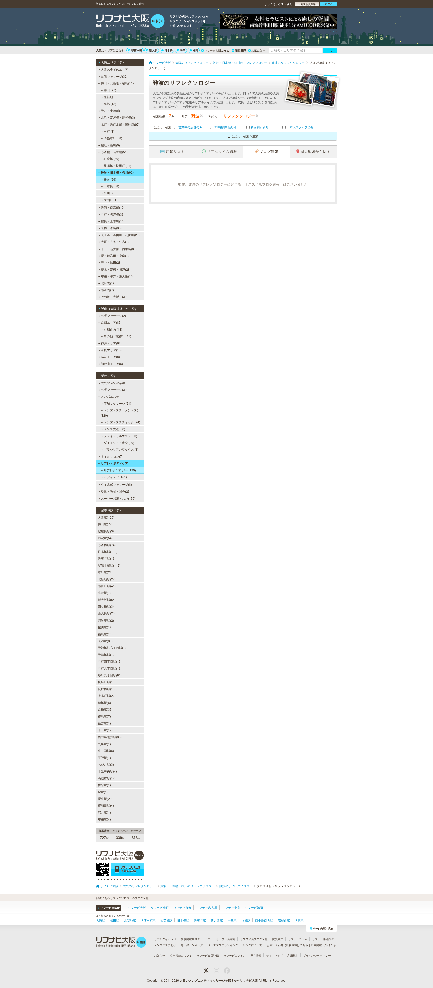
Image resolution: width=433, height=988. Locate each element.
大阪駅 (100, 920)
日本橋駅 (183, 920)
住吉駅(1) (104, 723)
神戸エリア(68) (111, 343)
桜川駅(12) (105, 627)
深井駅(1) (104, 812)
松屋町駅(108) (107, 682)
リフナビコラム (297, 939)
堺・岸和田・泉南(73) (116, 255)
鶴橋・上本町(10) (113, 221)
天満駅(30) (105, 641)
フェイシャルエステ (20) (120, 436)
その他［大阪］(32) (114, 296)
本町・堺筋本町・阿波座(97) (120, 124)
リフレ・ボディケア (114, 463)
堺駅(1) (103, 792)
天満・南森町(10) (113, 207)
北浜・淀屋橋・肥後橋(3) (118, 117)
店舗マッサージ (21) (117, 403)
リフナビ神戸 (160, 907)
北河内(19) (108, 283)
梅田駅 (114, 920)
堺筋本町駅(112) (109, 565)
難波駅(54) (105, 538)
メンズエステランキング (223, 945)
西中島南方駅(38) (110, 737)
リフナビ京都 (182, 907)
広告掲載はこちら (297, 945)
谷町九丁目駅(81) (110, 675)
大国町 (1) (110, 200)
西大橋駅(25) (107, 613)
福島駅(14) (105, 634)
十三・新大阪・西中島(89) (119, 248)
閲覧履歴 (240, 50)
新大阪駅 (217, 920)
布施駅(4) (104, 819)
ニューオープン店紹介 (221, 939)
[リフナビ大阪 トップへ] (130, 21)
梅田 (195, 50)
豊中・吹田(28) (111, 262)
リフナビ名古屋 (206, 907)
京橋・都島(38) (111, 228)
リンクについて (252, 945)
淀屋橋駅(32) (107, 531)
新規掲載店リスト (192, 939)
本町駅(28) (105, 572)
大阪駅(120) (106, 517)
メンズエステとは (165, 945)
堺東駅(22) (105, 798)
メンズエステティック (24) (122, 422)
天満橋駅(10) (107, 654)
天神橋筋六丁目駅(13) (113, 647)
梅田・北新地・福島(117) (118, 83)
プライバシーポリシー (317, 955)
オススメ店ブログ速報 (254, 939)
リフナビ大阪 (137, 907)
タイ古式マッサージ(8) (116, 484)
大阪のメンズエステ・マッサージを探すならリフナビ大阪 (219, 980)
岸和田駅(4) (106, 805)
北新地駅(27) (107, 579)
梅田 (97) (110, 90)
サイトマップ (274, 955)
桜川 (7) (109, 193)
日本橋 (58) (111, 186)
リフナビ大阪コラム (216, 50)
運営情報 (255, 955)
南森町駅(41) (107, 586)
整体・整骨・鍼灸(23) (116, 491)
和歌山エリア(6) (112, 363)
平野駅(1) (104, 757)
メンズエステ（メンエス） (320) (120, 412)
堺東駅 (299, 920)
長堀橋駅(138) (107, 689)
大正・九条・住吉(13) (116, 241)
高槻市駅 (284, 920)
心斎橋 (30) (111, 158)
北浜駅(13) (105, 592)
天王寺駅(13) (107, 558)
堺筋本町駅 (148, 920)
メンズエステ (110, 396)
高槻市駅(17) (107, 778)
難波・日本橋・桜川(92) (117, 172)
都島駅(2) (104, 716)
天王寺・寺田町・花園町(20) (120, 235)
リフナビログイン (235, 955)
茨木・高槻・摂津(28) (116, 269)
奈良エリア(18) (111, 350)
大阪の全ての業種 (113, 383)
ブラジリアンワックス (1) (121, 449)
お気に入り (258, 50)
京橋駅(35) (105, 709)
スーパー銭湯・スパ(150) (118, 498)
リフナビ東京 (231, 907)
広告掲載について (181, 955)
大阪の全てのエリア (114, 69)
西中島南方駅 (264, 920)
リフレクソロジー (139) (120, 470)
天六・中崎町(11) (113, 110)
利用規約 (292, 955)
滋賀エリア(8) (110, 356)
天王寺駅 (200, 920)
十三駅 (232, 920)
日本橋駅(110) (107, 551)
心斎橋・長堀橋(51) (114, 152)
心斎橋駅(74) (107, 545)
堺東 (182, 50)
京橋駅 (245, 920)
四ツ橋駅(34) (107, 606)
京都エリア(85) (111, 322)
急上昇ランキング (192, 945)
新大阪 (153, 50)
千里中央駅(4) (107, 771)
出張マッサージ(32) (114, 76)
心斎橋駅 (166, 920)
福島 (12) (110, 103)
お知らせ (159, 955)
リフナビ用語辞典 (323, 939)
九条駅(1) (104, 744)
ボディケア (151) (115, 477)
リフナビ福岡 (254, 907)
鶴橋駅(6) (104, 702)
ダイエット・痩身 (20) (119, 442)
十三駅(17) (105, 730)
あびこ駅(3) (106, 764)
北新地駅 (130, 920)
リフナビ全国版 (110, 908)
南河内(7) (107, 290)
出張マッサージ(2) (113, 315)
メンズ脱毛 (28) (114, 429)
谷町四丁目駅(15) (110, 661)
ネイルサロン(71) (113, 456)
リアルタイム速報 (165, 939)
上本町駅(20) (107, 695)
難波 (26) (110, 179)
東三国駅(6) (106, 750)
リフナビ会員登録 (208, 955)
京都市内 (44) (113, 329)
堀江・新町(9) (110, 145)
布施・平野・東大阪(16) (117, 276)
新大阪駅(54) (107, 599)
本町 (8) (109, 131)
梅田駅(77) (105, 524)
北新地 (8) (110, 97)
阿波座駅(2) (106, 620)
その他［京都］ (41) (117, 336)
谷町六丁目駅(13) (110, 668)
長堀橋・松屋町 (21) (117, 165)
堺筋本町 (136, 50)
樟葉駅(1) (104, 785)
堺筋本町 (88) (113, 138)
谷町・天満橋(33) (113, 214)
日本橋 (168, 50)
